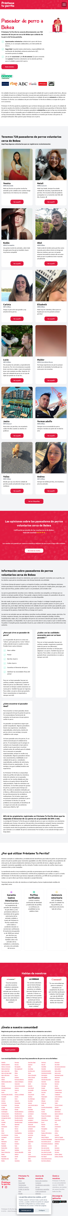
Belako (3, 1160)
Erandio (16, 1130)
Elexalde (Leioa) (18, 1122)
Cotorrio (17, 1090)
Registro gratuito (10, 1049)
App (19, 1191)
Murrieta (43, 1092)
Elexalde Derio (18, 1113)
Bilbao (16, 1071)
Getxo (29, 1073)
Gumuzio (30, 1086)
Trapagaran (57, 1094)
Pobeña (43, 1126)
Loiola (29, 1152)
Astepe (3, 1124)
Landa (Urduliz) (31, 1126)
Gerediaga (30, 1068)
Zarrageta (57, 1150)
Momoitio (43, 1081)
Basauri (3, 1150)
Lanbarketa (30, 1118)
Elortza (16, 1128)
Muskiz (43, 1094)
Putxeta (43, 1130)
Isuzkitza (30, 1096)
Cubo (16, 1092)
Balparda (3, 1143)
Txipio (56, 1103)
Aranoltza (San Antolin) (7, 1094)
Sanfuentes (44, 1145)
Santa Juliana (58, 1071)
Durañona (17, 1107)
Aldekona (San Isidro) (6, 1081)
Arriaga (3, 1107)
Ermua (16, 1135)
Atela (2, 1130)
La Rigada (30, 1128)
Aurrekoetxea (4, 1135)
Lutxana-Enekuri (32, 1156)
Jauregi (30, 1103)
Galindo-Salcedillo (19, 1152)
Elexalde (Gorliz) (19, 1118)
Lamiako (30, 1115)
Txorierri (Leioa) (59, 1105)
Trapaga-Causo (58, 1092)
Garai (16, 1158)
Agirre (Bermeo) (5, 1075)
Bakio (2, 1139)
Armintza (3, 1103)
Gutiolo (30, 1092)
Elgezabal (17, 1124)
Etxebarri (17, 1143)
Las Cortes (30, 1135)
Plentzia (43, 1124)
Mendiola (43, 1068)
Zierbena (57, 1152)
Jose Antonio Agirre (33, 1105)
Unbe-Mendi (58, 1120)
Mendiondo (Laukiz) (46, 1071)
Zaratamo (57, 1148)
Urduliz (56, 1124)
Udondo (57, 1107)
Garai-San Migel (32, 1062)
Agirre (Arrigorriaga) (6, 1073)
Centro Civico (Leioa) (20, 1086)
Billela (16, 1073)
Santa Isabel (57, 1068)
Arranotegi (4, 1105)
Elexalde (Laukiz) (19, 1120)
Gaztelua (30, 1064)
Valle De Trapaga (59, 1137)
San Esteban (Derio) (46, 1141)
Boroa (16, 1075)
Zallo (56, 1145)
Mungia (43, 1088)
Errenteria (17, 1137)
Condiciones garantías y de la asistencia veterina (42, 1191)
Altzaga (3, 1086)
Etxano (16, 1141)
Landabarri (30, 1120)
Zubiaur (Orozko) (59, 1156)
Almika (3, 1083)
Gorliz (29, 1083)
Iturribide (30, 1101)
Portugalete (44, 1128)
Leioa (29, 1143)
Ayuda (20, 1193)
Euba (16, 1145)
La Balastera (31, 1111)
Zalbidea (57, 1143)
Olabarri (43, 1098)
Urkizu (56, 1133)
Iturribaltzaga (31, 1098)
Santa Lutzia (58, 1073)
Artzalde (3, 1122)
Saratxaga (57, 1081)
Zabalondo (57, 1141)
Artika (2, 1120)
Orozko (43, 1111)
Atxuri (2, 1133)
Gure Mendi (31, 1088)
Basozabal (3, 1156)
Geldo (29, 1066)
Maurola (43, 1064)
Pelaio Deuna (44, 1120)
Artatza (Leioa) (5, 1113)
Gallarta (16, 1154)
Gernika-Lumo (31, 1071)
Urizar (56, 1128)
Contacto (38, 1183)
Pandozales (44, 1113)
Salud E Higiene (45, 1137)
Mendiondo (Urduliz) (46, 1073)
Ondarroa (43, 1103)
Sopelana (57, 1088)
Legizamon (30, 1141)
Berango (17, 1062)
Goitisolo (30, 1081)
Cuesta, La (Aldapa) (19, 1094)
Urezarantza (58, 1126)
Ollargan (43, 1101)
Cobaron (17, 1088)
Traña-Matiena (58, 1090)
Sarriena (57, 1083)
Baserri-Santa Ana (5, 1152)
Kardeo (30, 1107)
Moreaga (43, 1086)
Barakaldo (3, 1145)
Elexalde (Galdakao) (19, 1115)
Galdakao (17, 1150)
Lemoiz (30, 1145)
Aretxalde (3, 1096)
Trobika (56, 1101)
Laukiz (29, 1139)
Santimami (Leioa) (59, 1075)
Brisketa (17, 1077)
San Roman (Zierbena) (60, 1066)
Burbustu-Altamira (19, 1079)
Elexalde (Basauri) (19, 1111)
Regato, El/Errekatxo (46, 1133)
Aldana (3, 1079)
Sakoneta (43, 1135)
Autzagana (4, 1137)
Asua (2, 1128)
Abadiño (3, 1062)
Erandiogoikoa (18, 1133)
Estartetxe (17, 1139)
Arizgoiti (3, 1098)
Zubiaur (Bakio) (58, 1154)
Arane (2, 1092)
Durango (17, 1105)
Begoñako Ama (5, 1158)
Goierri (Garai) (31, 1077)
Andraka (3, 1090)
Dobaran (17, 1101)
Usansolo (57, 1135)
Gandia (16, 1156)
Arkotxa (3, 1101)
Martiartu (43, 1062)
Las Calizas (30, 1133)
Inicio (20, 1181)
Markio (29, 1160)
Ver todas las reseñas (34, 550)
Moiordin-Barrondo (46, 1079)
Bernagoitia (17, 1066)
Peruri (42, 1122)
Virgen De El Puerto (59, 1139)
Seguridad (21, 1183)
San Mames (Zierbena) (46, 1154)
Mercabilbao (44, 1077)
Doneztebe (17, 1103)
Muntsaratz (44, 1090)
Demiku (16, 1096)
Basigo (3, 1154)
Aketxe (3, 1077)
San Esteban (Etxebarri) (47, 1143)
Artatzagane (4, 1111)
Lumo (29, 1154)
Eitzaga (16, 1109)
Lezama (30, 1148)
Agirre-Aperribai (5, 1071)
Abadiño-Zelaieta (5, 1064)
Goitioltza (30, 1079)
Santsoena (57, 1077)
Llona (29, 1150)
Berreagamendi (18, 1068)
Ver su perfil (17, 202)
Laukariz (30, 1137)
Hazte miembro (9, 67)
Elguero (17, 1126)
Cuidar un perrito (23, 1189)
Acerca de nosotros (41, 1181)
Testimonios (22, 1185)
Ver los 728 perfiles (34, 501)
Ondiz (42, 1105)
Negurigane (44, 1096)
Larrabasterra (31, 1130)
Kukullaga (30, 1109)
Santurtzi (57, 1079)
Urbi (56, 1122)
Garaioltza (17, 1160)
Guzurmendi (31, 1094)
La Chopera (30, 1113)
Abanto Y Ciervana (5, 1066)
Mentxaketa (44, 1075)
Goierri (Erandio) (32, 1075)
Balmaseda (4, 1141)
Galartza (17, 1148)
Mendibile (43, 1066)
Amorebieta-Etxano (6, 1088)
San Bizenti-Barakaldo (46, 1139)
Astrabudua (4, 1126)
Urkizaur (57, 1130)
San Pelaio (57, 1064)
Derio (16, 1098)
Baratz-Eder (4, 1148)
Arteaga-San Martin (6, 1118)
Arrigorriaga (4, 1109)
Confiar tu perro (23, 1187)
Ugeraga (57, 1118)
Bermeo (17, 1064)
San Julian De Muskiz (46, 1152)
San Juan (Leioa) (45, 1148)
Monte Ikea (44, 1083)
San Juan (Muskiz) (45, 1150)
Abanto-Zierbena (5, 1068)
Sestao (56, 1086)
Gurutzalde (30, 1090)
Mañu (29, 1158)
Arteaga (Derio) (5, 1115)
